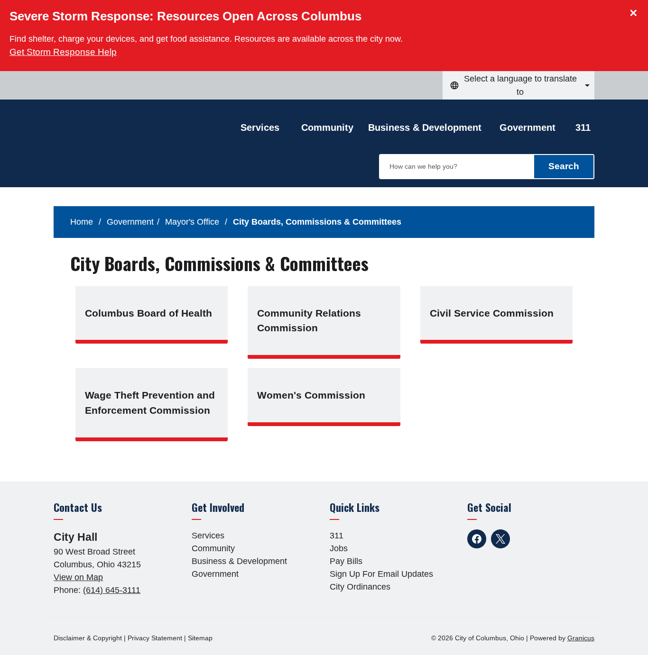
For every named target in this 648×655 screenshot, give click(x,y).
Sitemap (200, 638)
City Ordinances (360, 586)
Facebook (476, 538)
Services (208, 535)
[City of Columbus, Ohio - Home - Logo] (129, 150)
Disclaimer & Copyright (88, 638)
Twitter (500, 538)
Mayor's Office (193, 222)
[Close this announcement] (637, 10)
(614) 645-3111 (111, 590)
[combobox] (518, 85)
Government (527, 127)
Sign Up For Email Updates (381, 574)
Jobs (339, 548)
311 (583, 127)
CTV (547, 538)
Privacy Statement (155, 638)
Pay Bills (346, 561)
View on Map (78, 577)
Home (81, 222)
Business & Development (424, 127)
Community (327, 127)
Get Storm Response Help (63, 52)
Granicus (580, 638)
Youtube (524, 538)
